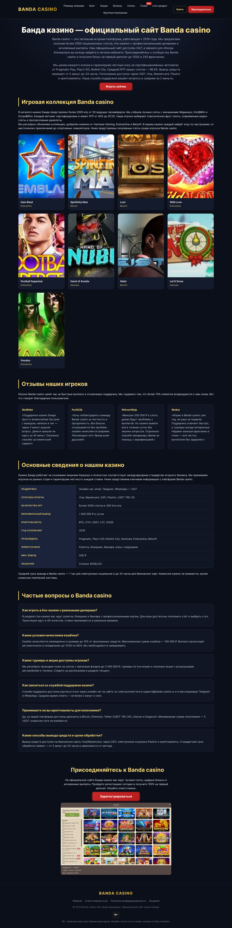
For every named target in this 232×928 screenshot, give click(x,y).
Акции (104, 5)
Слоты (131, 5)
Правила (77, 900)
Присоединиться (201, 9)
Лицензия (154, 900)
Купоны (117, 5)
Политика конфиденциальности (128, 900)
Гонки (143, 5)
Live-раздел (159, 5)
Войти (180, 9)
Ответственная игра (96, 900)
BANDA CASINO (37, 9)
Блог (92, 5)
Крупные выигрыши (115, 12)
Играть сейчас (116, 86)
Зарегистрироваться (116, 796)
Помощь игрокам (74, 5)
